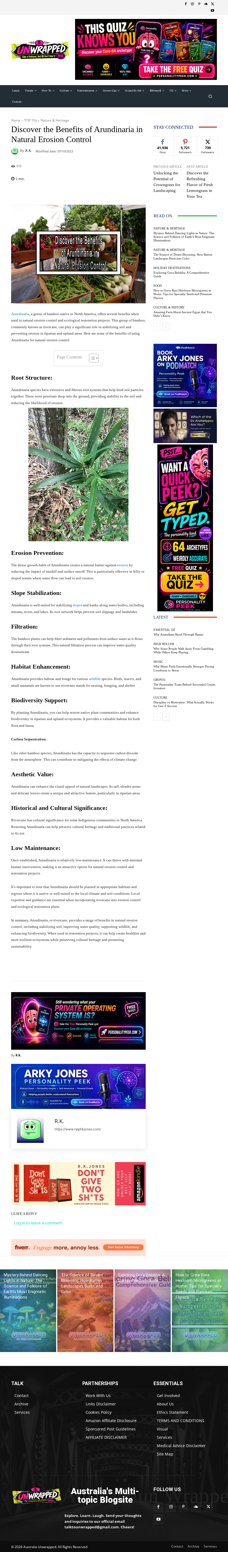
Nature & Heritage (55, 120)
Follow (185, 141)
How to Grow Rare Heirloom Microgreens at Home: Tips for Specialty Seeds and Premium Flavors (182, 294)
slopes (77, 605)
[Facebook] (185, 4)
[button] (210, 96)
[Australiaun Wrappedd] (34, 1495)
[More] (109, 966)
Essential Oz (164, 629)
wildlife (95, 679)
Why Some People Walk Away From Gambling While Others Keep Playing (183, 650)
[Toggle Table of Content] (91, 358)
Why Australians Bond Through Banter (178, 634)
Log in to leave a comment (38, 1222)
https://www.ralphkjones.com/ (77, 1129)
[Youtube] (212, 11)
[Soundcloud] (205, 4)
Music (158, 661)
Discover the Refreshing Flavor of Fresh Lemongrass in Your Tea (200, 185)
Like (163, 141)
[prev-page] (156, 326)
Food (157, 285)
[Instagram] (192, 4)
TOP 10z (30, 120)
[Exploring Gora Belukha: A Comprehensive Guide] (143, 1310)
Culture (160, 697)
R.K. (28, 150)
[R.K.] (15, 150)
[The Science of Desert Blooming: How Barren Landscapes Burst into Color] (85, 1310)
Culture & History (169, 307)
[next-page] (165, 326)
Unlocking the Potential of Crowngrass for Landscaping (166, 182)
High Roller (163, 644)
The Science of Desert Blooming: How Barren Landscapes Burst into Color (182, 256)
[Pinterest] (199, 4)
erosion (122, 565)
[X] (212, 4)
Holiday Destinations (171, 268)
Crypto (159, 679)
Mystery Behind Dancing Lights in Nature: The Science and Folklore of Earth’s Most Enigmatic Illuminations (184, 236)
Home (16, 120)
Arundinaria (20, 314)
